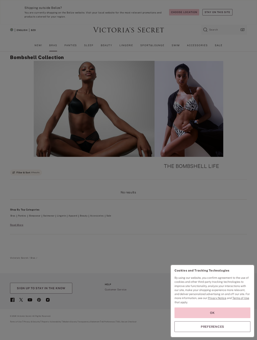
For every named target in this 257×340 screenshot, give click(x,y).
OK (212, 312)
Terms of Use (240, 298)
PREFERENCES (212, 326)
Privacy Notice (217, 298)
